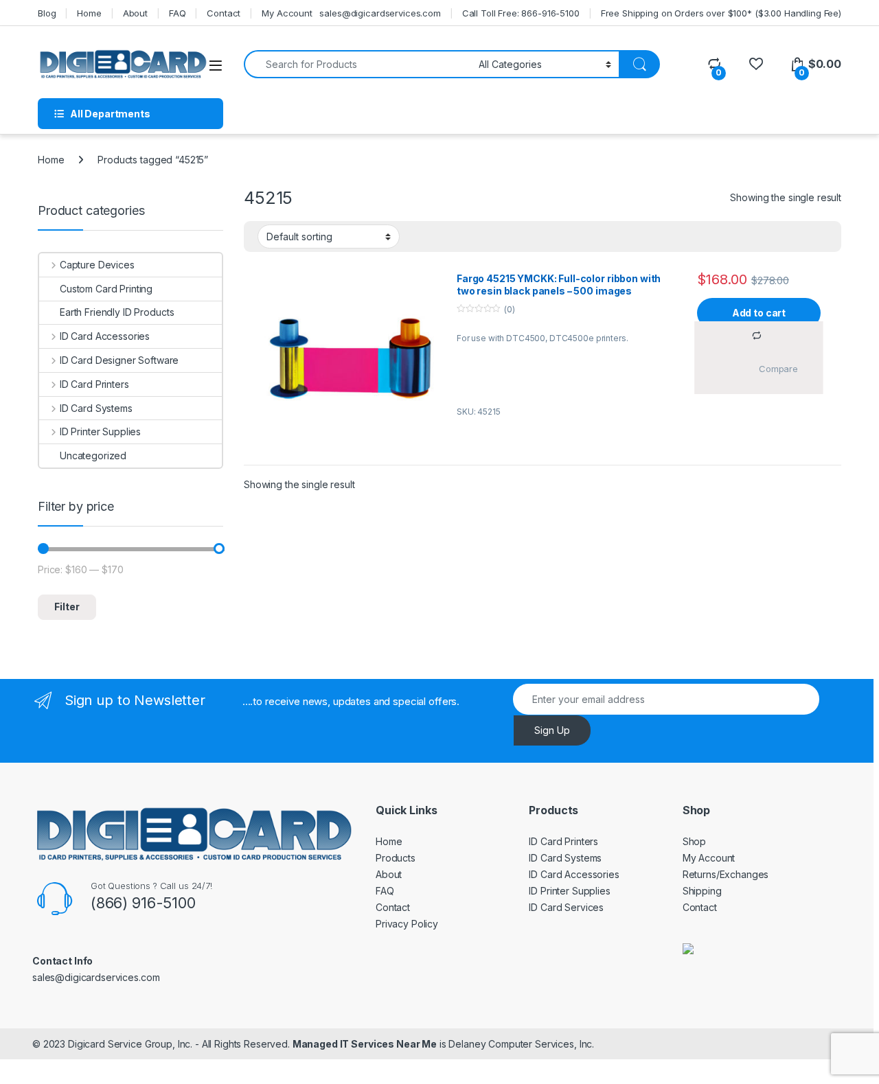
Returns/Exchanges (726, 874)
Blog (47, 13)
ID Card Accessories (105, 336)
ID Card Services (566, 907)
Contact (223, 13)
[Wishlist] (756, 64)
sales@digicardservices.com (379, 13)
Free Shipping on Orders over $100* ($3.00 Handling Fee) (721, 13)
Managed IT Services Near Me (365, 1044)
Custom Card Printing (106, 289)
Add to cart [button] (759, 313)
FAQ (177, 13)
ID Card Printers (94, 384)
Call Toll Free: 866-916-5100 (521, 13)
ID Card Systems (96, 408)
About (135, 13)
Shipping (702, 891)
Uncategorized (93, 455)
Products (395, 858)
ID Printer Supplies (100, 431)
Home (89, 13)
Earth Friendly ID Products (117, 312)
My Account (287, 13)
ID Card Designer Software (119, 360)
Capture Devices (97, 264)
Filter (67, 606)
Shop (694, 841)
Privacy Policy (407, 924)
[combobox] (357, 64)
